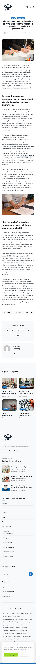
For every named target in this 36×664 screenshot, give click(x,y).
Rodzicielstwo (20, 625)
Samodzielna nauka (8, 619)
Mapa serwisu (6, 596)
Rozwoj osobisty (8, 556)
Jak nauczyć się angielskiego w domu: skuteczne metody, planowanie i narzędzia (9, 392)
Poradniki (4, 508)
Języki (13, 18)
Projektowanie (7, 542)
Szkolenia (5, 630)
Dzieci (4, 639)
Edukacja (23, 386)
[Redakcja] (5, 33)
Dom (4, 386)
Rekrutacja (17, 636)
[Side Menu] (33, 7)
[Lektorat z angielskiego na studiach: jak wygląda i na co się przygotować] (9, 405)
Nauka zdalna (14, 630)
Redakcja (11, 33)
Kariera (4, 512)
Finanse (5, 622)
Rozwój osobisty (26, 636)
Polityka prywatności (8, 591)
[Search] (30, 7)
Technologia (17, 639)
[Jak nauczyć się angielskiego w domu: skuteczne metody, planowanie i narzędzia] (9, 383)
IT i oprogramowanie (9, 538)
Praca (22, 622)
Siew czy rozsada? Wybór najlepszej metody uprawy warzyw (22, 468)
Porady (28, 622)
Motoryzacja (19, 619)
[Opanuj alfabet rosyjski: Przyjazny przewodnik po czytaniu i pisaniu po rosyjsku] (26, 405)
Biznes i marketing (8, 547)
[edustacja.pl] (8, 7)
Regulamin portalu (7, 587)
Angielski (25, 639)
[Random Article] (27, 7)
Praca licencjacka (21, 633)
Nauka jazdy (24, 613)
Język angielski (6, 526)
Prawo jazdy (16, 616)
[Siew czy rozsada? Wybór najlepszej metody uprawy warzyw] (6, 469)
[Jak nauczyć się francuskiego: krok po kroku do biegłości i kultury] (26, 383)
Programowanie (8, 533)
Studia (3, 517)
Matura (12, 625)
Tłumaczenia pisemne (27, 155)
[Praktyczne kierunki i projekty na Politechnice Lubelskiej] (6, 478)
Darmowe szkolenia (8, 633)
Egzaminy (5, 625)
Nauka (3, 522)
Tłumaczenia (21, 18)
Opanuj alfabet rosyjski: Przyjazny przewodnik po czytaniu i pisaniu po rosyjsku (25, 414)
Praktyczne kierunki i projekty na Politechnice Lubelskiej (21, 477)
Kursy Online (5, 531)
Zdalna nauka (28, 619)
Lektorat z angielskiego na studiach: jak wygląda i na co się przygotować (9, 414)
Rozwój (10, 639)
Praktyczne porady (8, 627)
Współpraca (23, 630)
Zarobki (11, 622)
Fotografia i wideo (8, 551)
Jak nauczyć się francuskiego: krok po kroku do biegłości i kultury (26, 392)
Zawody (17, 627)
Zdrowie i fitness (7, 636)
